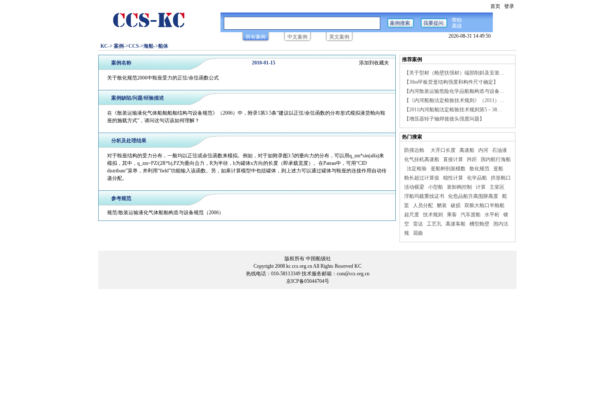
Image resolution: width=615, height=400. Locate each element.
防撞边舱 (414, 150)
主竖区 (497, 187)
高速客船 (456, 224)
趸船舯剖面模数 (448, 169)
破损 (456, 205)
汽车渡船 (471, 215)
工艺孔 (435, 224)
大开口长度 (443, 150)
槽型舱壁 (480, 224)
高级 (457, 26)
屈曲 (418, 233)
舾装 (442, 205)
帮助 (457, 20)
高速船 (467, 150)
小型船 (436, 187)
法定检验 (417, 169)
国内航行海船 (496, 159)
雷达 (418, 224)
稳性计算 (453, 178)
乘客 (452, 215)
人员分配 (423, 205)
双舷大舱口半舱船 (485, 205)
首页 (495, 6)
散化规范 (480, 169)
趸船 (499, 169)
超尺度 (412, 215)
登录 (509, 6)
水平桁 (492, 215)
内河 (483, 150)
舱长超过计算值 (422, 178)
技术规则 (433, 215)
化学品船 (477, 178)
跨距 (472, 159)
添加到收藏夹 (374, 63)
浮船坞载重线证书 (425, 196)
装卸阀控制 (460, 187)
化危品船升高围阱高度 (474, 196)
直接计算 (453, 159)
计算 (481, 187)
